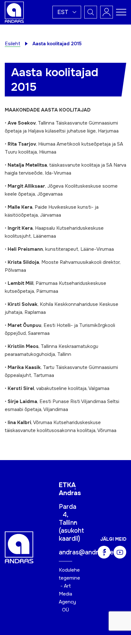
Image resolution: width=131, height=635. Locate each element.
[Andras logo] (14, 12)
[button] (66, 12)
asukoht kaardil (71, 535)
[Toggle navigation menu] (121, 12)
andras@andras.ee (86, 552)
